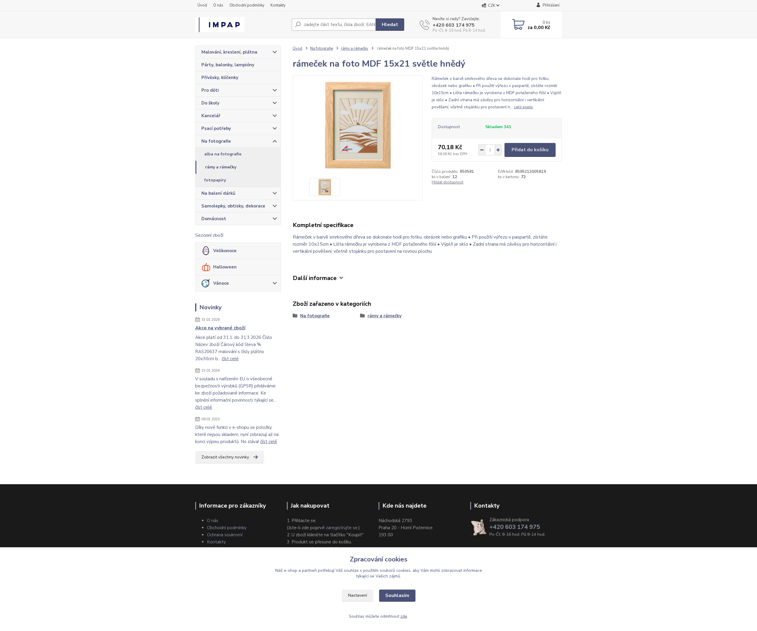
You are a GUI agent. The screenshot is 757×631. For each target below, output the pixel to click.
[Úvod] (241, 24)
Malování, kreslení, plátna (229, 52)
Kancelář (210, 116)
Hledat (390, 24)
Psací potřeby (216, 128)
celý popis (523, 107)
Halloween (225, 267)
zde (403, 616)
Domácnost (213, 219)
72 (523, 177)
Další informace (315, 278)
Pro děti (210, 90)
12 (454, 177)
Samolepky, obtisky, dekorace (233, 206)
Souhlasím (397, 595)
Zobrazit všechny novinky (225, 457)
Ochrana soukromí (224, 535)
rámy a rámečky (220, 167)
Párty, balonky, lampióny (227, 65)
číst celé (230, 359)
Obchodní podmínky (246, 5)
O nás (218, 5)
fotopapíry (215, 180)
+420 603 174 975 (454, 25)
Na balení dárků (218, 193)
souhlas (351, 570)
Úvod (202, 5)
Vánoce (221, 283)
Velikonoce (225, 251)
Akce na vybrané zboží (220, 328)
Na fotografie (216, 141)
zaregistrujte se (342, 528)
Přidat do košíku (530, 150)
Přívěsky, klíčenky (219, 78)
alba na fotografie (222, 154)
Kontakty (278, 5)
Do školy (210, 103)
